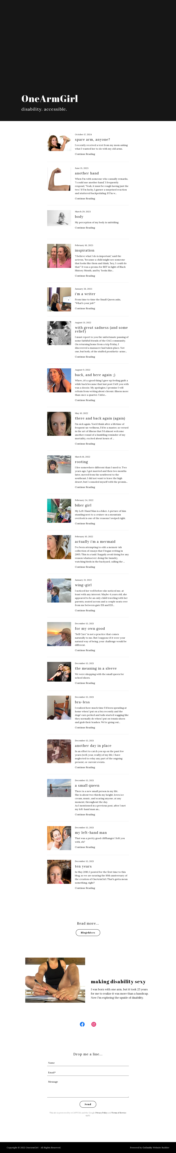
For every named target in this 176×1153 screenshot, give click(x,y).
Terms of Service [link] (119, 1113)
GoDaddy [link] (147, 1147)
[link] (88, 147)
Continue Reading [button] (85, 153)
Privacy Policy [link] (101, 1113)
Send (88, 1104)
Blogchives (88, 932)
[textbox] (88, 1062)
